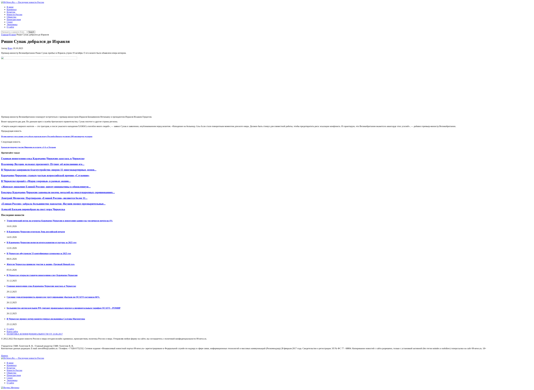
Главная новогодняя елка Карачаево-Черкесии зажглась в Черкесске (42, 158)
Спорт (10, 22)
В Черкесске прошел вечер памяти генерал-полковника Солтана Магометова (46, 319)
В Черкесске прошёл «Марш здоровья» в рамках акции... (36, 181)
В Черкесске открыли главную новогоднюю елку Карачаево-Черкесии (42, 275)
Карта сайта (12, 331)
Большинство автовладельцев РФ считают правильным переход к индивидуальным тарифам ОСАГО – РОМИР (63, 308)
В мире (10, 7)
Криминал (12, 9)
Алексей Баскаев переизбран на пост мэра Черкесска (33, 209)
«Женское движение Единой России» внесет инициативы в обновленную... (46, 186)
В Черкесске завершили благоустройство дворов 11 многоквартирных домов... (48, 169)
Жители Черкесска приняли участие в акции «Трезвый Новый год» (41, 264)
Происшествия (14, 19)
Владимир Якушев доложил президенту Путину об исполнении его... (42, 164)
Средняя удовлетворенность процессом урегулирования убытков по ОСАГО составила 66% (53, 297)
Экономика (12, 24)
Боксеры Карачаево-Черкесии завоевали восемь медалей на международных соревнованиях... (58, 192)
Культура (11, 12)
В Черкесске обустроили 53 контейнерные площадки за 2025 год (39, 253)
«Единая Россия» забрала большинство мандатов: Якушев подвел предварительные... (53, 203)
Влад (10, 48)
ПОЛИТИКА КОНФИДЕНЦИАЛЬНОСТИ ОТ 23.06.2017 (35, 334)
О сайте (10, 27)
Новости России (14, 14)
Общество (11, 17)
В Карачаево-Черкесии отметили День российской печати (36, 231)
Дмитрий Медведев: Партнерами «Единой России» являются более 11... (44, 198)
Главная (5, 34)
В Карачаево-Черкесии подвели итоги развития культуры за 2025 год (41, 242)
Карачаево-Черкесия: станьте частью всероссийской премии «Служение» (45, 175)
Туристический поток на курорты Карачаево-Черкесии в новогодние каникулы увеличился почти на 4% (60, 221)
